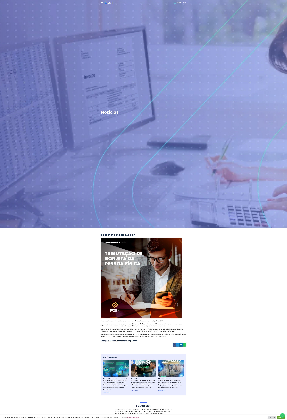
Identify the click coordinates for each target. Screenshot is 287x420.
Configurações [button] (271, 417)
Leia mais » (106, 392)
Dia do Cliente (135, 378)
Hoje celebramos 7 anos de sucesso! (115, 378)
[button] (174, 345)
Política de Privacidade (133, 417)
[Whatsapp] (282, 415)
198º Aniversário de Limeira (167, 378)
